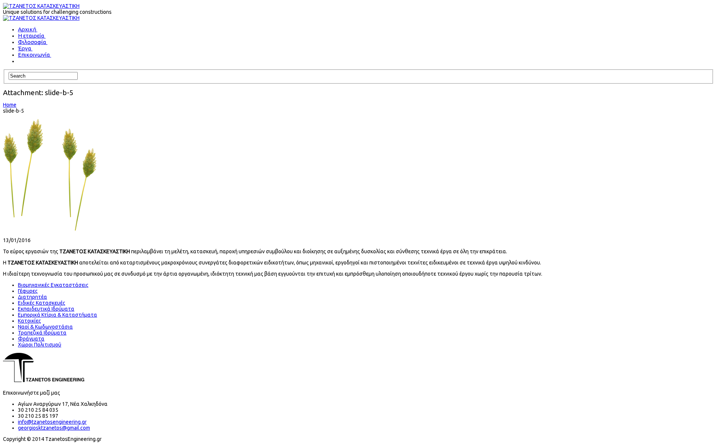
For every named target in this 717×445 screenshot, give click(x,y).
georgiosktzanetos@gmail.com (54, 428)
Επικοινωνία (34, 54)
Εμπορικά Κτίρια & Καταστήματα (57, 315)
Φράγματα (31, 339)
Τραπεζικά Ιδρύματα (42, 333)
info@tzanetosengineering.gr (52, 422)
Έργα (24, 48)
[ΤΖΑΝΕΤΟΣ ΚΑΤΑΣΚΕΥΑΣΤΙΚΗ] (41, 6)
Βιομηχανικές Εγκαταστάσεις (53, 285)
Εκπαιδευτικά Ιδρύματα (46, 309)
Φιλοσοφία (32, 42)
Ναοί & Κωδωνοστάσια (45, 327)
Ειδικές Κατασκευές (41, 303)
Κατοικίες (29, 321)
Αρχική (27, 29)
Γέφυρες (28, 291)
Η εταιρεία (31, 35)
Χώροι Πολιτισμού (39, 345)
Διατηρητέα (32, 297)
